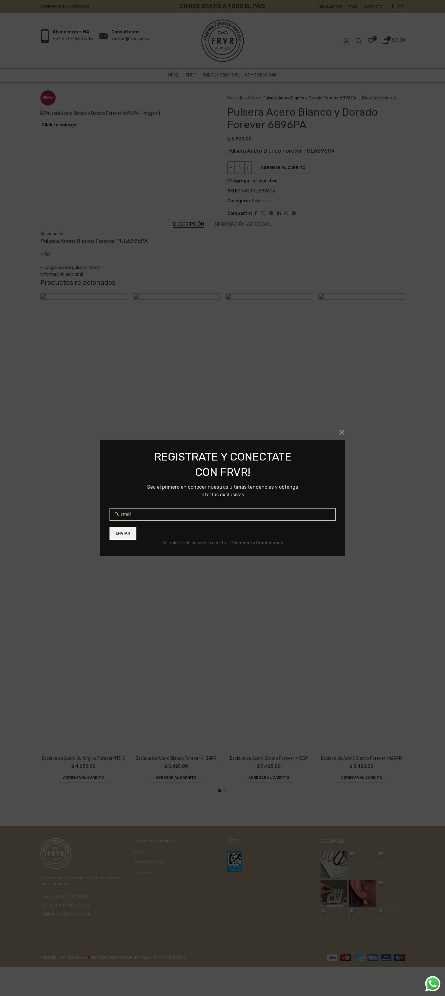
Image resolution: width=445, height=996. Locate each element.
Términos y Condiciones (256, 543)
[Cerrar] (342, 432)
